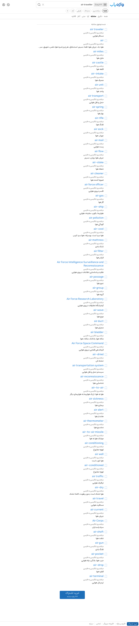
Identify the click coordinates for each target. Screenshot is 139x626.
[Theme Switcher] (8, 5)
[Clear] (43, 4)
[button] (38, 4)
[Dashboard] (3, 4)
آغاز (79, 16)
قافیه (74, 16)
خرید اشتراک (132, 623)
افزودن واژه (121, 623)
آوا (88, 16)
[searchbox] (69, 4)
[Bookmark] (106, 30)
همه (105, 10)
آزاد (72, 10)
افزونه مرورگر (109, 623)
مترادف (87, 10)
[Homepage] (117, 5)
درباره (91, 623)
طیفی (79, 10)
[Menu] (105, 5)
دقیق (100, 16)
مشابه (93, 16)
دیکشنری (96, 10)
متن (83, 16)
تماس (98, 623)
